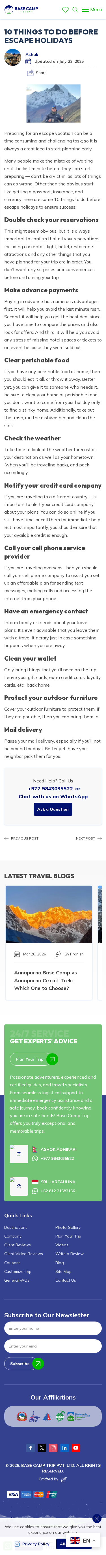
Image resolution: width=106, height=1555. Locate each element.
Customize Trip (17, 1271)
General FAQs (16, 1280)
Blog (59, 1262)
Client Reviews (17, 1244)
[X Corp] (42, 1448)
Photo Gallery (68, 1227)
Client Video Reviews (23, 1253)
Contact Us (65, 1280)
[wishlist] (65, 10)
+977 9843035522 (50, 788)
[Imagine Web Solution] (62, 1479)
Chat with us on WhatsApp (53, 796)
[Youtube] (76, 1448)
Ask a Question (53, 809)
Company (12, 1236)
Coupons (12, 1262)
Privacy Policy (35, 1544)
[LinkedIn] (64, 1448)
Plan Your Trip (30, 1059)
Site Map (63, 1271)
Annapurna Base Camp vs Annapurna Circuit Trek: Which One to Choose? (45, 980)
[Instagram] (53, 1448)
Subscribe (19, 1363)
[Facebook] (30, 1448)
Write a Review (69, 1253)
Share (41, 72)
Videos (61, 1244)
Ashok (31, 54)
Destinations (15, 1227)
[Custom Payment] (32, 1494)
